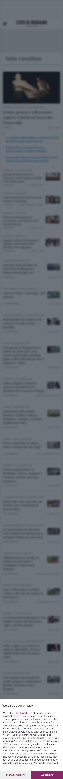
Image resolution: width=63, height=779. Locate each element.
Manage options (16, 774)
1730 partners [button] (24, 713)
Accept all (47, 774)
